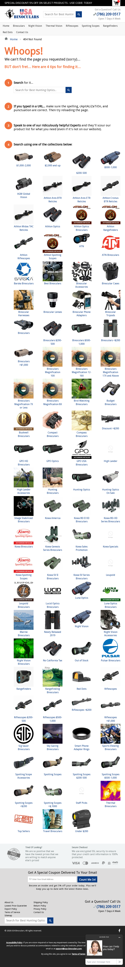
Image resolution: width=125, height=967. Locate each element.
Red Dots (7, 32)
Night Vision (35, 25)
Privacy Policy (40, 909)
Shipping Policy (41, 902)
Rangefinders (110, 25)
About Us (9, 902)
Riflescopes (72, 25)
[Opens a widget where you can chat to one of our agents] (104, 949)
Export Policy (11, 909)
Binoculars (19, 25)
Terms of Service (12, 912)
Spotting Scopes (90, 25)
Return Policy (40, 905)
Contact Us (22, 32)
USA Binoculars (18, 931)
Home (6, 25)
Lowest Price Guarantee (16, 905)
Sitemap (8, 915)
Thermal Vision (54, 25)
